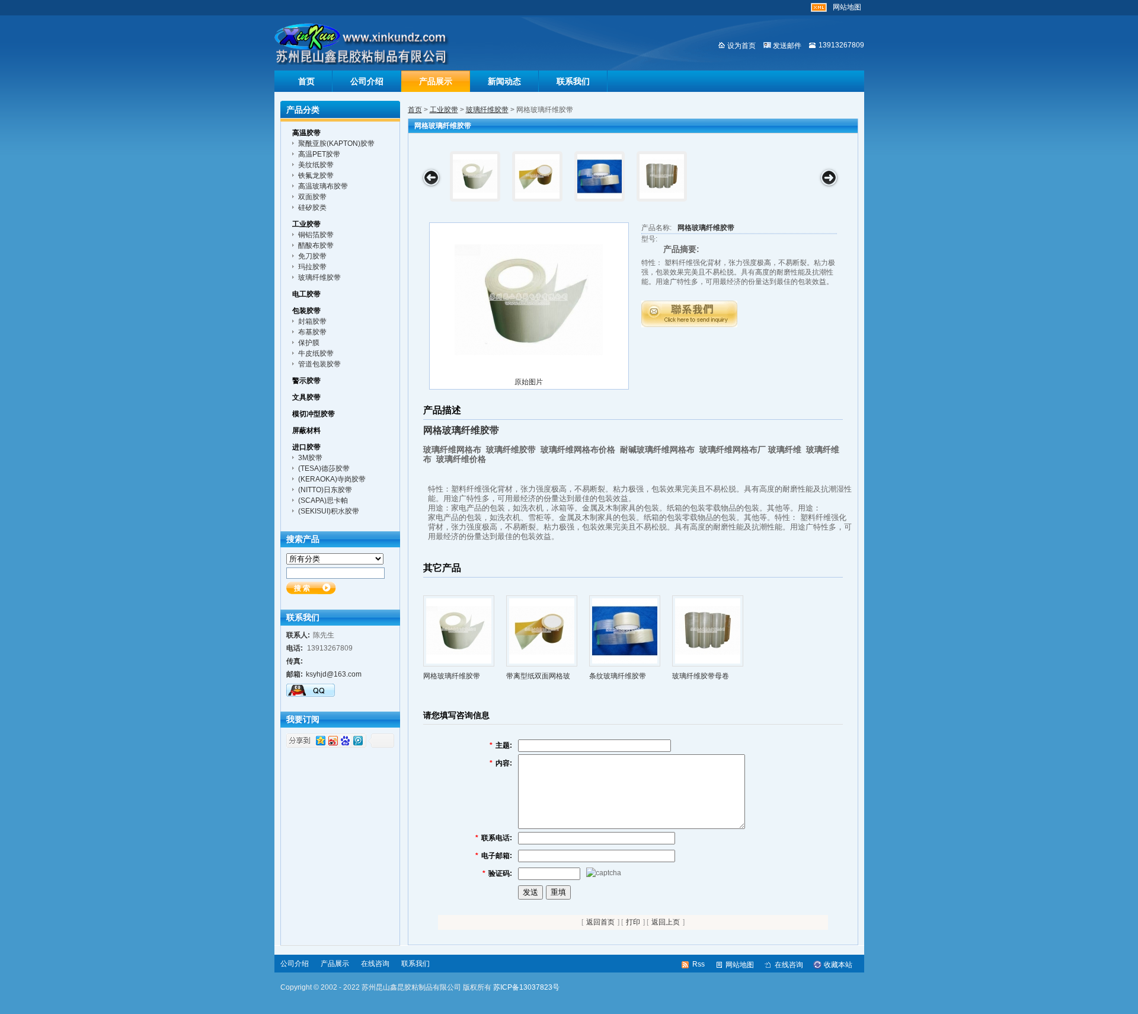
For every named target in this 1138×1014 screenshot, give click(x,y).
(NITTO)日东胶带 (325, 490)
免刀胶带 (312, 256)
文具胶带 (306, 397)
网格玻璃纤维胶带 (705, 228)
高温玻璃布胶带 (323, 186)
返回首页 (600, 922)
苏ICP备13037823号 (526, 987)
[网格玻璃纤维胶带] (475, 176)
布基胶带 (312, 332)
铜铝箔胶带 (316, 235)
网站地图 (847, 7)
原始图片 (528, 382)
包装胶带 (306, 311)
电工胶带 (306, 294)
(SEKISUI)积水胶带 (328, 511)
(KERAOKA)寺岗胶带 (332, 479)
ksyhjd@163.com (334, 674)
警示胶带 (306, 381)
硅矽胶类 (312, 207)
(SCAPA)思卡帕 (323, 500)
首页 (306, 81)
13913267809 (841, 45)
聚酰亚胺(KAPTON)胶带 (336, 143)
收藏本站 (838, 965)
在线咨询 (375, 963)
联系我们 (573, 81)
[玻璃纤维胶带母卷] (662, 176)
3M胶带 (310, 458)
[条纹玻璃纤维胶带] (599, 176)
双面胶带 (312, 197)
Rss (698, 964)
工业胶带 (444, 110)
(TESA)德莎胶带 (324, 468)
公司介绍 (366, 81)
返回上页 (665, 922)
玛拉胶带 (312, 267)
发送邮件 (787, 46)
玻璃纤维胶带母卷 (700, 676)
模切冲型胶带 (313, 414)
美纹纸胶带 (316, 165)
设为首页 (741, 46)
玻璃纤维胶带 (487, 110)
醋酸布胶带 (316, 245)
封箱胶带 (312, 321)
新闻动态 (504, 81)
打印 (633, 922)
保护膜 (308, 343)
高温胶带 (306, 133)
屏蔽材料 (306, 430)
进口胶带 (306, 447)
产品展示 (435, 81)
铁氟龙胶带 (316, 175)
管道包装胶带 (319, 364)
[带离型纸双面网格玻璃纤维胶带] (537, 176)
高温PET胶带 (319, 154)
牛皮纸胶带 (316, 353)
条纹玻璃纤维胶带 (617, 676)
